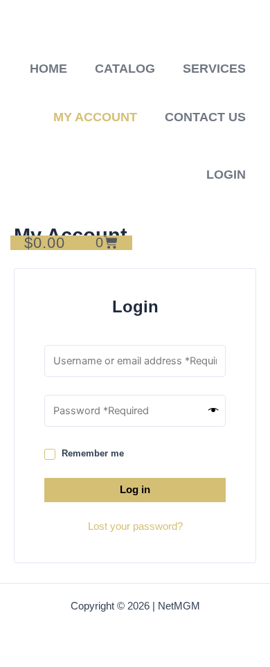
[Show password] (213, 410)
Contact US (205, 117)
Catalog (125, 68)
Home (48, 68)
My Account (95, 117)
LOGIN (226, 174)
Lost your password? (135, 526)
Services (214, 68)
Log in (135, 489)
